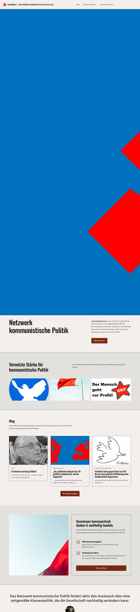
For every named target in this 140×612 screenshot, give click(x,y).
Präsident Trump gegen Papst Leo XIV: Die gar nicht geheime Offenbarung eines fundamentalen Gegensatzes (112, 474)
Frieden (97, 468)
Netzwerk (60, 468)
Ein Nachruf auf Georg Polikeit (23, 471)
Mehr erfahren (99, 341)
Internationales (106, 468)
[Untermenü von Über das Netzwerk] (96, 4)
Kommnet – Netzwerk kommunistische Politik (31, 4)
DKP (12, 468)
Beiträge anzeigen (70, 493)
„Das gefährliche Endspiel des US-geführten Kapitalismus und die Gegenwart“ (67, 474)
